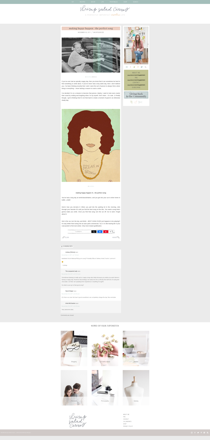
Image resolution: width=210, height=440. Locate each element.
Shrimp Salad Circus (10, 432)
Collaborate (127, 421)
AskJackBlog (88, 76)
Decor (93, 2)
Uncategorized (98, 32)
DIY (73, 2)
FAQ (136, 78)
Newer (114, 237)
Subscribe (136, 87)
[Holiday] (136, 348)
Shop (125, 2)
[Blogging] (74, 348)
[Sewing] (136, 387)
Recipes (82, 2)
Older (67, 237)
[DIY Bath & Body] (105, 348)
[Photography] (105, 387)
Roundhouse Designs (25, 432)
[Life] (74, 387)
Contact (136, 83)
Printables (114, 2)
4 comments (78, 231)
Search (135, 2)
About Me (136, 73)
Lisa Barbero (91, 186)
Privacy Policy (128, 426)
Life (102, 2)
